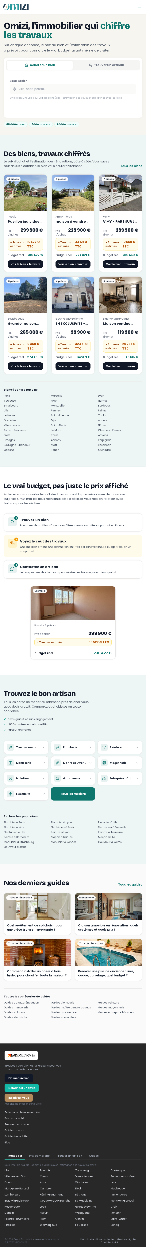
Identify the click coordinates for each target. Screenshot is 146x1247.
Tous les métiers (73, 794)
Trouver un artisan (109, 65)
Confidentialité (109, 1242)
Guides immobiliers (63, 1017)
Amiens (103, 435)
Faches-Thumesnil (17, 1219)
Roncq (115, 1225)
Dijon (54, 420)
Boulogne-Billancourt (18, 445)
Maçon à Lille (106, 837)
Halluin (44, 1213)
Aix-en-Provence (15, 430)
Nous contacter (105, 1239)
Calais (44, 1176)
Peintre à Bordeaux (16, 837)
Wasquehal (82, 1213)
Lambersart (12, 1194)
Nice (54, 401)
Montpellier (58, 405)
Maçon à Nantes (62, 837)
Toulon (102, 415)
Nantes (102, 401)
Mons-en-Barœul (122, 1201)
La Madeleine (84, 1201)
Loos (43, 1207)
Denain (9, 1213)
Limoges (9, 440)
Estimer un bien (18, 1078)
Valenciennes (84, 1176)
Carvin (79, 1219)
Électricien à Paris (62, 827)
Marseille (56, 396)
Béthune (80, 1194)
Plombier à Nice (14, 827)
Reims (102, 410)
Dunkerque (118, 1170)
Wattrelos (81, 1182)
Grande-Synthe (85, 1207)
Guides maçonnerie (111, 1007)
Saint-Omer (119, 1219)
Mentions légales (126, 1239)
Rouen (55, 450)
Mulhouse (104, 450)
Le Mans (56, 430)
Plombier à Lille (107, 822)
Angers (102, 420)
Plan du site (87, 1239)
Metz (54, 445)
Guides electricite (15, 1017)
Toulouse (10, 401)
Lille (6, 410)
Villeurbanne (12, 425)
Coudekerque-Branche (55, 1201)
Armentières (119, 1194)
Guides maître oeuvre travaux (71, 1007)
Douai (8, 1182)
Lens (114, 1182)
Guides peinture (108, 1002)
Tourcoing (82, 1170)
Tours (54, 435)
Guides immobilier (17, 1136)
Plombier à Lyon (61, 822)
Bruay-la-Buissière (17, 1201)
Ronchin (116, 1213)
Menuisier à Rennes (63, 842)
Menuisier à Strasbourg (19, 842)
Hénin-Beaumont (51, 1194)
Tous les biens (131, 166)
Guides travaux (15, 1130)
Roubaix (45, 1170)
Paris (7, 396)
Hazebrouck (12, 1207)
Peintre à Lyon (60, 832)
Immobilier (15, 1156)
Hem (43, 1219)
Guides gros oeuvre (64, 1012)
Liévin (79, 1188)
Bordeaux (104, 405)
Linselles (10, 1225)
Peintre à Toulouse (110, 832)
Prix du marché (15, 1118)
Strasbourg (11, 405)
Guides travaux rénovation (21, 1002)
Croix (114, 1207)
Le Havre (9, 415)
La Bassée (81, 1225)
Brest (7, 435)
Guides (94, 1156)
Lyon (101, 396)
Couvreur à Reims (110, 842)
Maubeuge (118, 1188)
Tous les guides (130, 884)
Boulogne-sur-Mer (123, 1176)
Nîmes (102, 425)
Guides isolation (14, 1012)
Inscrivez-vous (18, 1098)
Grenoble (10, 420)
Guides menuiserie (16, 1007)
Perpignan (104, 440)
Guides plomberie (62, 1002)
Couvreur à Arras (15, 847)
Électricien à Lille (14, 832)
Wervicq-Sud (48, 1225)
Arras (43, 1182)
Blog (7, 1142)
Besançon (104, 445)
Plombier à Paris (14, 822)
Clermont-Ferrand (110, 430)
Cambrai (46, 1188)
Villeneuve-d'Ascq (16, 1176)
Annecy (56, 440)
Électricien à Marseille (112, 827)
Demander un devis (21, 1088)
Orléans (9, 450)
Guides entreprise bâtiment (116, 1012)
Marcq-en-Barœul (17, 1188)
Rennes (56, 410)
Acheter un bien (42, 65)
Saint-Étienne (60, 415)
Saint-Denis (58, 425)
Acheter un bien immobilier (23, 1112)
